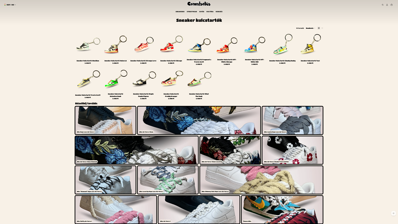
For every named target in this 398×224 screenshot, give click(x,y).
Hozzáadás (99, 55)
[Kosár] (391, 4)
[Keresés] (382, 4)
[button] (310, 28)
